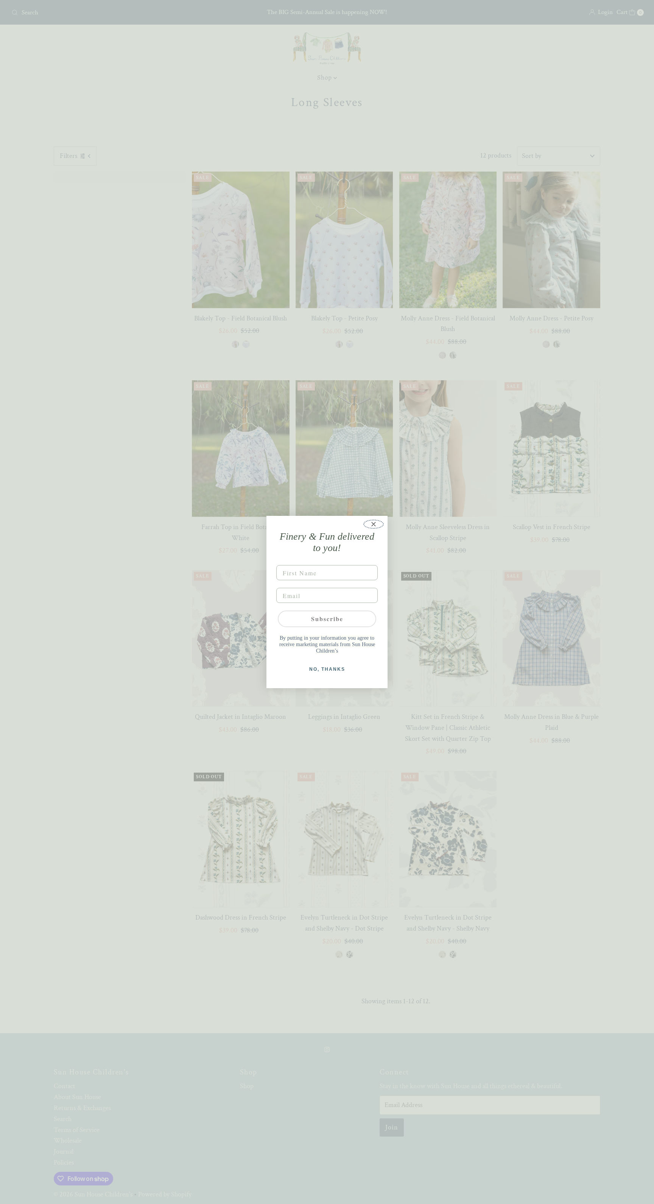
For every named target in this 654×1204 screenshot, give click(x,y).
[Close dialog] (373, 524)
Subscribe (327, 618)
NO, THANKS (327, 669)
